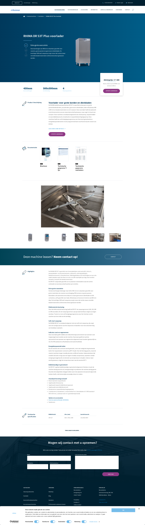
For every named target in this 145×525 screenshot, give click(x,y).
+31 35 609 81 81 (108, 2)
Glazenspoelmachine (28, 491)
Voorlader (25, 496)
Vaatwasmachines (60, 9)
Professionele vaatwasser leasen (57, 504)
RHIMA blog (34, 3)
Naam (28, 454)
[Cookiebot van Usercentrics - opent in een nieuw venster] (14, 521)
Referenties (94, 9)
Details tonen (93, 521)
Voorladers (41, 16)
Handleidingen (27, 3)
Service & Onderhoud (107, 9)
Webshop (17, 3)
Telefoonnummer (54, 463)
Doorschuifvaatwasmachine (30, 500)
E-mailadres (30, 463)
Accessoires (84, 9)
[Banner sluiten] (139, 508)
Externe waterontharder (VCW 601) (59, 400)
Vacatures (51, 500)
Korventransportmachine (29, 504)
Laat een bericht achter (81, 454)
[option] (48, 50)
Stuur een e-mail (103, 502)
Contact (127, 9)
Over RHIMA (119, 9)
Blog (50, 496)
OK (123, 510)
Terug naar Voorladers (72, 430)
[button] (26, 45)
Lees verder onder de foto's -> (57, 128)
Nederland (130, 2)
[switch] (52, 521)
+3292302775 (102, 500)
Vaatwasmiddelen (73, 9)
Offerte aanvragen (111, 91)
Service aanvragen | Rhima (94, 450)
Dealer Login (120, 2)
